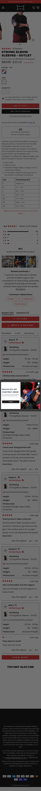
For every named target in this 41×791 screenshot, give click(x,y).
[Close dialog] (39, 383)
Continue (11, 401)
